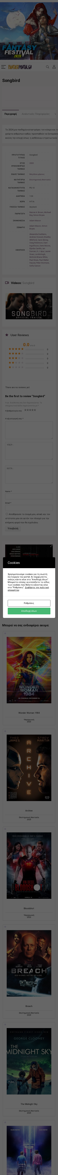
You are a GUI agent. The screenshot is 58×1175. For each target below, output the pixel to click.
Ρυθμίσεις (29, 603)
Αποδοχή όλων (29, 611)
